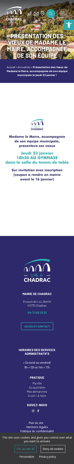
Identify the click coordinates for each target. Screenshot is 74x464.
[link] (69, 25)
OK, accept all (25, 449)
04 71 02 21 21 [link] (37, 312)
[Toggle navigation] (62, 13)
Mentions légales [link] (37, 427)
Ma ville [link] (37, 383)
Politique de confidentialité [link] (37, 431)
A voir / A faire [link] (37, 395)
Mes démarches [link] (37, 391)
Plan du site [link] (36, 423)
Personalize (26, 456)
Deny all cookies (53, 448)
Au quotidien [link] (37, 387)
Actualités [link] (24, 67)
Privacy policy (47, 456)
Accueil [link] (11, 67)
